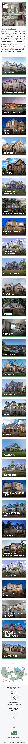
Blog (14, 724)
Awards (14, 717)
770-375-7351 (14, 692)
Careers (14, 726)
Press (14, 718)
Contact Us (14, 693)
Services (14, 716)
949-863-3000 (14, 709)
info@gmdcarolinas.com (14, 702)
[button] (24, 4)
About (14, 723)
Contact (14, 727)
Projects (14, 714)
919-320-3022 (14, 700)
